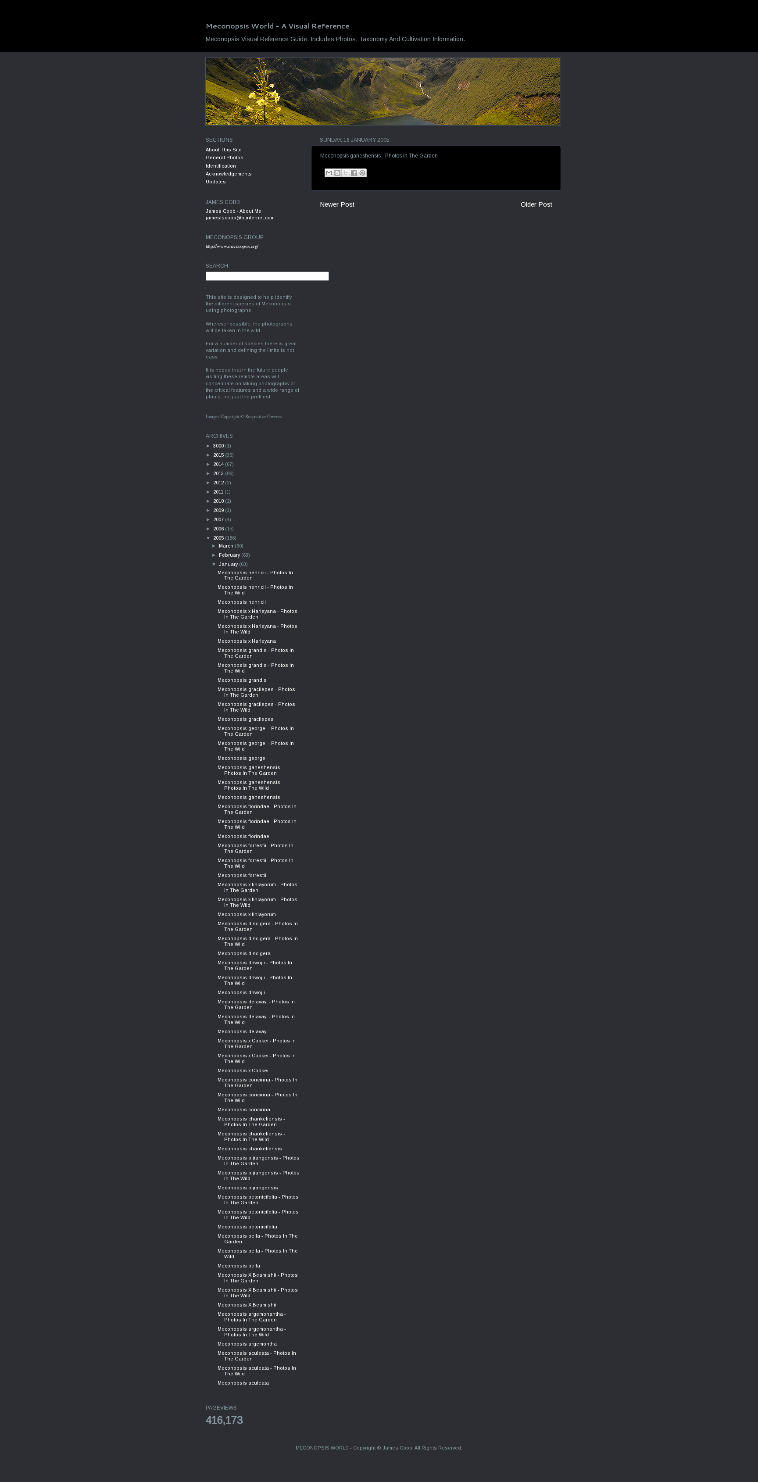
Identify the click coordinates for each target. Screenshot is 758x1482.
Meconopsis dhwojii (241, 992)
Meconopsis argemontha (247, 1343)
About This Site (224, 149)
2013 (219, 473)
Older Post (536, 204)
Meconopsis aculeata (243, 1382)
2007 (219, 519)
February (230, 555)
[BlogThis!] (337, 172)
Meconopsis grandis (242, 680)
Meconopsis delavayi (243, 1031)
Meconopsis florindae (243, 836)
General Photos (224, 157)
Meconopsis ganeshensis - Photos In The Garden (250, 770)
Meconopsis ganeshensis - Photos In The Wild (250, 785)
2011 (219, 491)
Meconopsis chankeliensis (250, 1148)
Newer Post (337, 204)
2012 (219, 482)
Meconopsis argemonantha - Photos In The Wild (252, 1331)
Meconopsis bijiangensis (248, 1187)
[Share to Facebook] (354, 172)
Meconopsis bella (239, 1265)
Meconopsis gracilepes (246, 719)
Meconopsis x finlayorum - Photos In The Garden (257, 887)
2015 (219, 455)
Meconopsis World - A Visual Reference (278, 26)
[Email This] (329, 172)
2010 (219, 501)
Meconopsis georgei (242, 758)
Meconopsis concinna (244, 1109)
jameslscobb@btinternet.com (240, 217)
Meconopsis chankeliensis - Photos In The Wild (251, 1136)
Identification (221, 165)
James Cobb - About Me (233, 211)
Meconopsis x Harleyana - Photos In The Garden (257, 614)
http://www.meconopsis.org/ (232, 246)
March (227, 545)
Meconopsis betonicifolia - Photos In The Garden (258, 1199)
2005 (219, 538)
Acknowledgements (229, 173)
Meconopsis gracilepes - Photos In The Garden (256, 692)
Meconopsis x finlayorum (247, 914)
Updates (216, 181)
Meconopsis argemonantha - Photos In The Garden (252, 1316)
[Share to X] (345, 172)
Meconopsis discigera (244, 953)
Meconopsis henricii (242, 602)
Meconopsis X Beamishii (247, 1304)
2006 (219, 528)
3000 (219, 445)
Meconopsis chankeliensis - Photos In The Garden (251, 1121)
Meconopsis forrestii (242, 875)
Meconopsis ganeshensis (249, 797)
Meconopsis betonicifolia (247, 1226)
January (229, 564)
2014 (219, 464)
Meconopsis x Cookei (243, 1070)
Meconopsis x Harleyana (247, 641)
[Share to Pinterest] (362, 172)
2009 (219, 510)
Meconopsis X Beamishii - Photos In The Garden (258, 1277)
